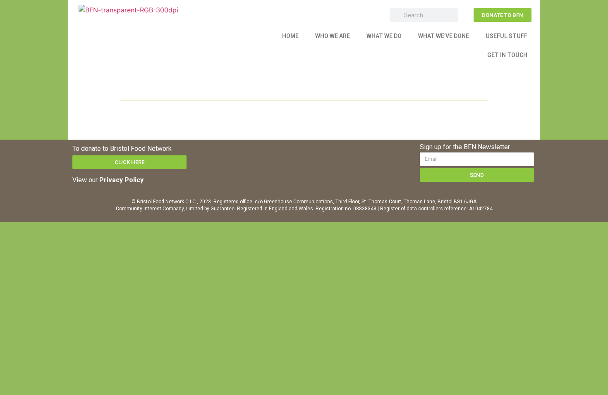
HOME (290, 36)
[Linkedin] (303, 154)
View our (108, 180)
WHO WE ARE (332, 36)
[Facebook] (257, 154)
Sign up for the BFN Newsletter (465, 147)
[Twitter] (280, 154)
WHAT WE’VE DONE (443, 36)
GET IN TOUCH (507, 55)
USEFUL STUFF (506, 36)
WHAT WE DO (384, 36)
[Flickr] (348, 154)
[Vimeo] (326, 154)
